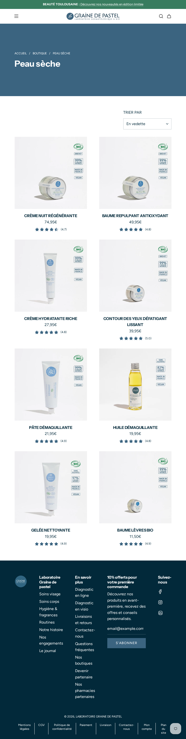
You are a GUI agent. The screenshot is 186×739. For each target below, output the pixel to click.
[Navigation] (16, 16)
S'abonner (126, 643)
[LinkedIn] (160, 613)
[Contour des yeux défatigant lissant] (135, 276)
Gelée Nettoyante (50, 530)
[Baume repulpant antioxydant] (135, 173)
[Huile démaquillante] (135, 384)
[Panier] (169, 16)
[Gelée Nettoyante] (51, 487)
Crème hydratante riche (50, 318)
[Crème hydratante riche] (51, 276)
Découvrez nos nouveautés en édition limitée (111, 4)
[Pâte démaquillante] (51, 384)
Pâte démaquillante (50, 427)
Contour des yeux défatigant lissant (135, 321)
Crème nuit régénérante (50, 215)
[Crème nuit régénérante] (51, 173)
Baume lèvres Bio (135, 530)
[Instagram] (160, 602)
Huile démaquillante (135, 427)
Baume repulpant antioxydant (135, 215)
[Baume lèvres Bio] (135, 487)
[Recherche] (161, 16)
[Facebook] (160, 591)
